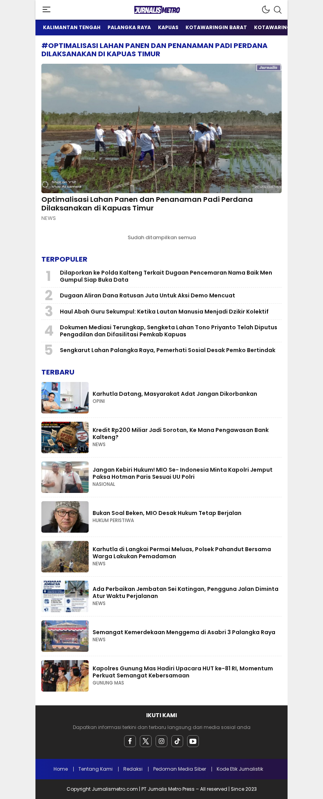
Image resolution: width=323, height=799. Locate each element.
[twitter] (146, 741)
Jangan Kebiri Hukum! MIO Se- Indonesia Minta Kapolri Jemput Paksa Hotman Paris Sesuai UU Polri (183, 473)
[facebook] (130, 741)
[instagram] (161, 741)
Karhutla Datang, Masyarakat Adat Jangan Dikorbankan (175, 394)
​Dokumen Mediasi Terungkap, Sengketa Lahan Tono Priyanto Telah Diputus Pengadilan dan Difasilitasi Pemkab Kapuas (168, 330)
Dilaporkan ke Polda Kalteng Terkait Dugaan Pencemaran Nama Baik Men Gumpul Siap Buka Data (166, 276)
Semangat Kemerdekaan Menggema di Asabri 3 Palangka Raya (184, 632)
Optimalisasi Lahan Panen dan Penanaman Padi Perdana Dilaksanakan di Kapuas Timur (147, 203)
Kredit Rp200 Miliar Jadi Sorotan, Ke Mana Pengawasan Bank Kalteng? (181, 433)
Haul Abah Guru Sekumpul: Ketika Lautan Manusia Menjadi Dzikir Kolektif (164, 312)
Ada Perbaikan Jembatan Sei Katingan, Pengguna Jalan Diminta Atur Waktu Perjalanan (185, 592)
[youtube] (193, 741)
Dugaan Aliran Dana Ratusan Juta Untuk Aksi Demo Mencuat (147, 295)
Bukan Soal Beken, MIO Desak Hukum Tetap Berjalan (167, 513)
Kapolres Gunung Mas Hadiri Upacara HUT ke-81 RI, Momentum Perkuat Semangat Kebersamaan (183, 671)
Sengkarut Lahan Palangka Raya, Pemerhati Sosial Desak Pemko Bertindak (167, 350)
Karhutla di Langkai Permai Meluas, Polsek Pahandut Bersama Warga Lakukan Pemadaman (182, 552)
